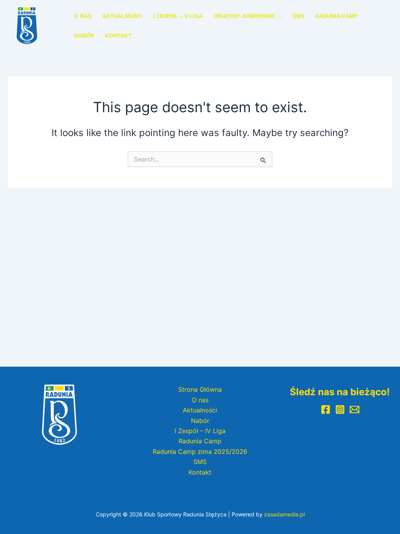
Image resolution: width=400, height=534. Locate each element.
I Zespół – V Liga (178, 16)
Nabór (84, 35)
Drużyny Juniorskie (244, 16)
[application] (278, 16)
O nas (82, 16)
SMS (298, 16)
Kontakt (118, 35)
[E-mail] (354, 409)
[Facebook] (325, 409)
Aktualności (122, 16)
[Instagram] (340, 409)
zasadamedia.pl (284, 514)
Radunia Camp (336, 16)
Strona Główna (200, 389)
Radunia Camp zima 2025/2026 (200, 451)
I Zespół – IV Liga (200, 431)
